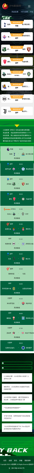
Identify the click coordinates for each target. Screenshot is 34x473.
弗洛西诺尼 (29, 169)
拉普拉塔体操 (29, 289)
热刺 (10, 154)
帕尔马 (28, 259)
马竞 (27, 274)
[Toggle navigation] (29, 6)
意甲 (11, 164)
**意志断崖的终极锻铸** (12, 408)
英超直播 (15, 12)
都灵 (27, 184)
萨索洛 (9, 184)
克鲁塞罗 (29, 349)
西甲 (11, 224)
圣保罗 (9, 334)
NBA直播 (24, 12)
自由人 (9, 214)
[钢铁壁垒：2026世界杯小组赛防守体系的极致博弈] (3, 368)
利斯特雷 (8, 244)
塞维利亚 (8, 274)
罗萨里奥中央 (6, 289)
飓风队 (9, 319)
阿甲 (11, 239)
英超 (11, 149)
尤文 (9, 259)
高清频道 (17, 158)
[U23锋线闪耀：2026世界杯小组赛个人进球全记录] (3, 363)
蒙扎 (10, 199)
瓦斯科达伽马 (6, 349)
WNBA (13, 209)
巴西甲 (11, 299)
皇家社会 (8, 229)
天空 (26, 214)
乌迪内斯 (29, 199)
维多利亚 (29, 304)
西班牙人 (29, 229)
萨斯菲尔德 (29, 244)
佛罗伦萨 (8, 169)
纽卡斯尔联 (29, 154)
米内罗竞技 (7, 304)
